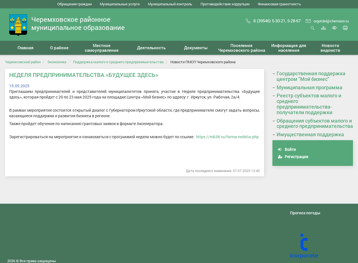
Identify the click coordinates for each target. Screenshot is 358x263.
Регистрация (296, 156)
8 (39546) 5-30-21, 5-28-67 (277, 21)
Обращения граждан (74, 3)
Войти (290, 149)
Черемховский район (23, 61)
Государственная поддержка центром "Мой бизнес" (311, 76)
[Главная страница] (18, 24)
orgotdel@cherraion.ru (331, 21)
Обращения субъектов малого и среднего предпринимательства (315, 123)
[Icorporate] (321, 246)
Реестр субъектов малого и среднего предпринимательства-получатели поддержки (309, 103)
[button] (59, 48)
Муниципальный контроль (170, 3)
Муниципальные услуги (120, 3)
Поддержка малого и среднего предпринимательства (118, 61)
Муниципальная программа (309, 87)
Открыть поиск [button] (312, 30)
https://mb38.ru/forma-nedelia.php (227, 136)
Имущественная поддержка (310, 134)
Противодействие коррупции (225, 3)
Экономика (56, 61)
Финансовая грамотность (279, 3)
